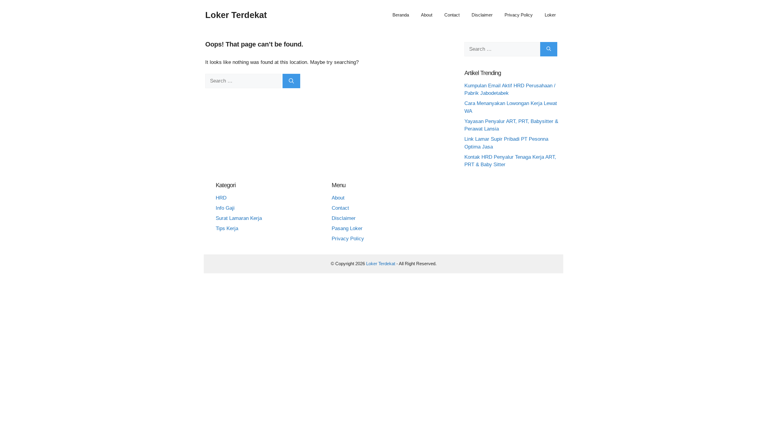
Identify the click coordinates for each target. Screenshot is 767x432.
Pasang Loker (347, 228)
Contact (452, 14)
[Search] (291, 81)
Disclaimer (482, 14)
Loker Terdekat (236, 15)
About (426, 14)
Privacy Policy (519, 14)
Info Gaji (225, 208)
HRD (221, 198)
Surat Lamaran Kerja (239, 218)
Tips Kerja (227, 228)
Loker (550, 14)
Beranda (400, 14)
